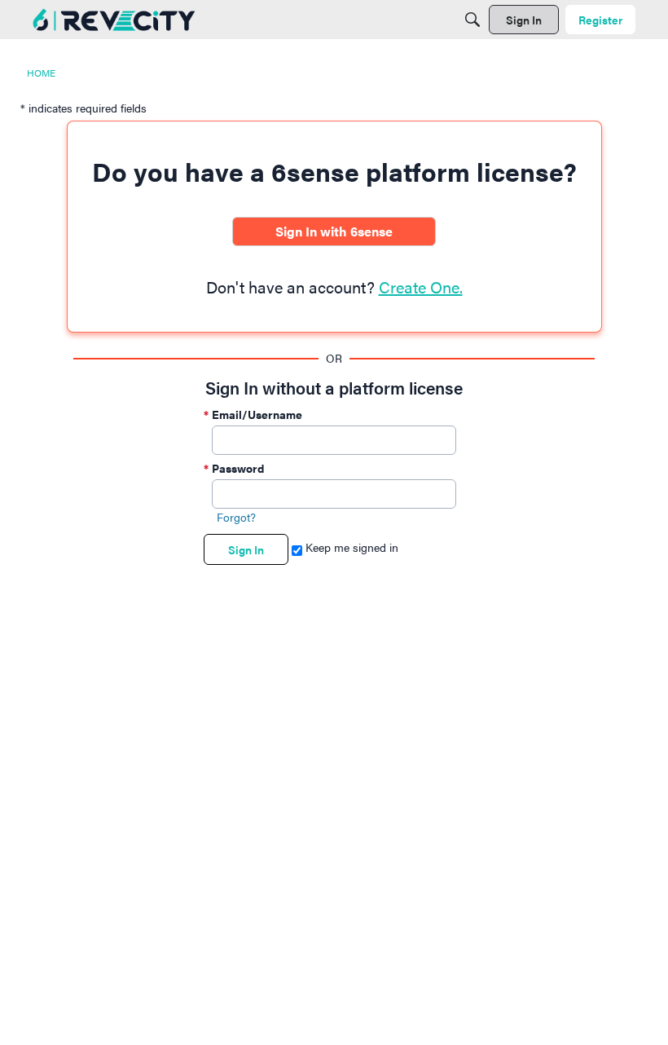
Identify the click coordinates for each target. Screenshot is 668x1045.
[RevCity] (114, 20)
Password (238, 468)
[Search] (472, 19)
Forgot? (236, 517)
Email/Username (257, 414)
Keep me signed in (350, 547)
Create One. (421, 287)
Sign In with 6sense (334, 231)
